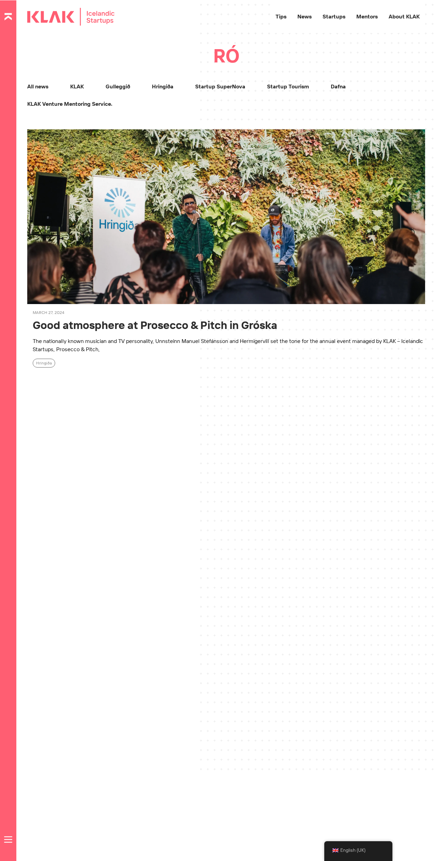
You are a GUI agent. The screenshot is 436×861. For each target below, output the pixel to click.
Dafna (338, 86)
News (304, 16)
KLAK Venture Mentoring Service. (69, 103)
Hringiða (162, 86)
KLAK (77, 86)
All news (37, 86)
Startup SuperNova (220, 86)
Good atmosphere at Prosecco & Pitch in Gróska (155, 325)
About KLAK (404, 16)
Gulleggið (118, 86)
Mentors (367, 16)
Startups (334, 16)
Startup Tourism (288, 86)
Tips (281, 16)
